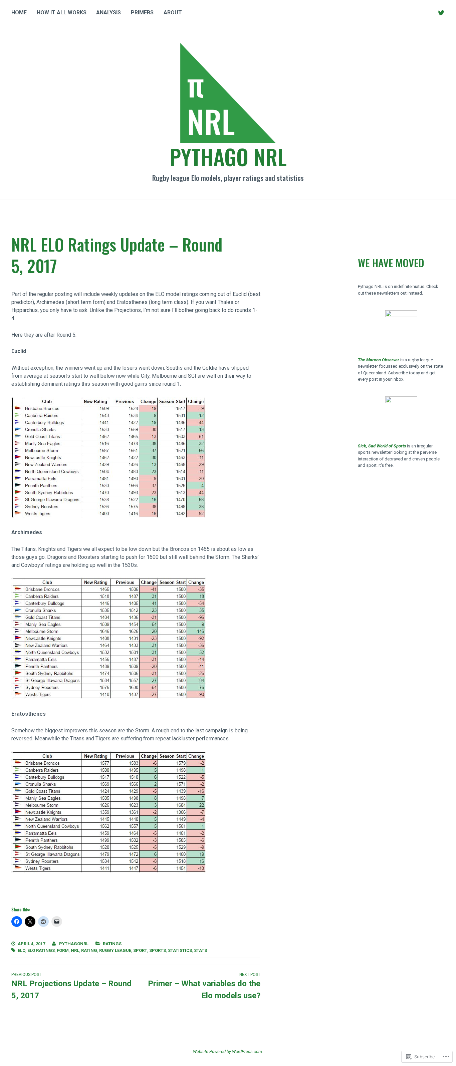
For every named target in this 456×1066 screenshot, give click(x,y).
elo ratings (41, 950)
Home (19, 12)
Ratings (112, 943)
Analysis (108, 12)
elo (21, 950)
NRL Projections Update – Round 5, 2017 (71, 986)
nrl (75, 950)
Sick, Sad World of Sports (382, 445)
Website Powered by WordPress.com (227, 1051)
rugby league (115, 950)
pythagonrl (73, 943)
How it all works (61, 12)
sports (157, 950)
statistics (180, 950)
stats (200, 950)
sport (140, 950)
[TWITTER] (441, 12)
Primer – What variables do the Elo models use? (204, 986)
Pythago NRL (228, 156)
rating (89, 950)
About (173, 12)
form (63, 950)
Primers (142, 12)
